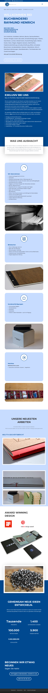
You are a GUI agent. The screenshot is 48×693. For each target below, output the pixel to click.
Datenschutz (19, 690)
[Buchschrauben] (24, 289)
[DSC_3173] (24, 349)
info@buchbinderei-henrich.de (24, 674)
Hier (11, 114)
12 (28, 287)
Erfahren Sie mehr (13, 60)
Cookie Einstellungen (31, 690)
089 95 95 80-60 (24, 679)
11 (27, 287)
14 (30, 287)
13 (29, 287)
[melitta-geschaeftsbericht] (24, 91)
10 (26, 287)
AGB (25, 690)
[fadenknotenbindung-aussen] (24, 463)
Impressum (13, 690)
